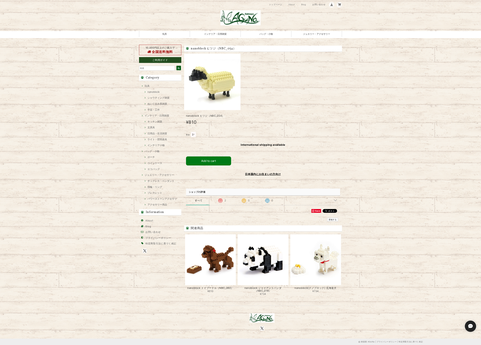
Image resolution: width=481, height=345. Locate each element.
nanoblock (153, 91)
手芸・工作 (153, 109)
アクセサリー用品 (157, 204)
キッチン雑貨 (154, 121)
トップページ (275, 4)
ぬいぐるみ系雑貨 (157, 103)
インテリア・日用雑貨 (215, 33)
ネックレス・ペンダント (160, 180)
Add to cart (208, 161)
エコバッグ (153, 169)
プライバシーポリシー (158, 237)
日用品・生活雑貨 (157, 133)
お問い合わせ (318, 4)
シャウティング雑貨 (158, 97)
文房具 (151, 127)
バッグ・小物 (266, 33)
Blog (303, 4)
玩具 (164, 33)
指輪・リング (154, 186)
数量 (188, 135)
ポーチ (151, 157)
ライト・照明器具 (157, 139)
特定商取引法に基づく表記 (160, 243)
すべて (199, 200)
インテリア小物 (156, 145)
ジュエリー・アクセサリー (316, 33)
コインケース (154, 163)
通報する (333, 219)
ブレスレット (154, 192)
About (291, 4)
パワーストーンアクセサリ (162, 198)
